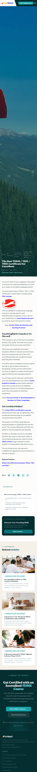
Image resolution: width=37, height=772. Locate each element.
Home (3, 254)
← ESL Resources (7, 487)
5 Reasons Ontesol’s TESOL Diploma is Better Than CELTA (16, 508)
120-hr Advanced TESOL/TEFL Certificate (14, 755)
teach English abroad (25, 318)
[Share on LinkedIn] (18, 475)
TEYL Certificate (6, 761)
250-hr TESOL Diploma (8, 758)
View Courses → (18, 531)
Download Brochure (18, 715)
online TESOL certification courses (18, 410)
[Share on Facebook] (9, 475)
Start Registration (26, 3)
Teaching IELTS (6, 770)
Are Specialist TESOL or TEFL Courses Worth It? (18, 499)
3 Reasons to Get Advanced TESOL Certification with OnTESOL (15, 503)
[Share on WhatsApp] (23, 475)
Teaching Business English (9, 767)
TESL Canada (6, 296)
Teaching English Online (9, 764)
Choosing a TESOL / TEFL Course (18, 254)
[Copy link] (28, 475)
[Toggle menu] (35, 3)
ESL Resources (10, 254)
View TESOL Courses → (18, 709)
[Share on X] (14, 475)
